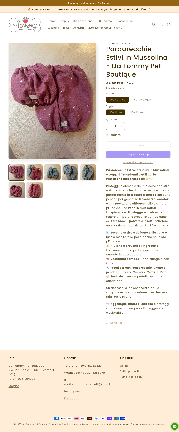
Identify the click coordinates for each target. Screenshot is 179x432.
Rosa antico (119, 100)
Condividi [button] (116, 322)
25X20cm (117, 113)
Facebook (71, 398)
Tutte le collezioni (131, 376)
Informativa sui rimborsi (85, 424)
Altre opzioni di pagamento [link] (138, 162)
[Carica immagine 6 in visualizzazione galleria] (17, 190)
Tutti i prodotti (129, 371)
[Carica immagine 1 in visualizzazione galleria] (17, 172)
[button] (64, 21)
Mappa (14, 386)
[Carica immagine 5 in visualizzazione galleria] (88, 172)
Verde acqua (144, 100)
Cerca (124, 365)
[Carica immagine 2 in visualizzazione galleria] (34, 172)
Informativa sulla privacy (115, 424)
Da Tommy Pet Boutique (35, 424)
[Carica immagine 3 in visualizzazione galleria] (52, 172)
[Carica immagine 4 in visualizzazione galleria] (70, 172)
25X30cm (138, 113)
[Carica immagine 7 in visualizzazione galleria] (34, 190)
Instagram (72, 391)
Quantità (111, 119)
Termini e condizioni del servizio (148, 424)
